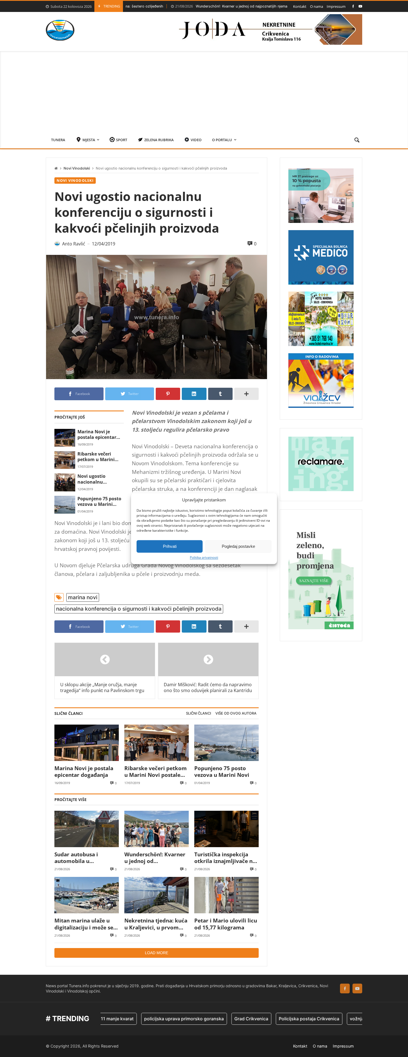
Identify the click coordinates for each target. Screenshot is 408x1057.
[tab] (198, 713)
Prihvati (170, 546)
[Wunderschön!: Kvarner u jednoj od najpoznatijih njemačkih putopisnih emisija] (156, 829)
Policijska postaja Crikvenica (279, 1018)
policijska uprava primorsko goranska (154, 1018)
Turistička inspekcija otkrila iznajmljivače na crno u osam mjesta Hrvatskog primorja (225, 858)
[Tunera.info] (60, 30)
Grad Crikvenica (222, 1018)
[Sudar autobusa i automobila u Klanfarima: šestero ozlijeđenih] (86, 829)
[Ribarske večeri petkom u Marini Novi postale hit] (64, 460)
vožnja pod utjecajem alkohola (352, 1018)
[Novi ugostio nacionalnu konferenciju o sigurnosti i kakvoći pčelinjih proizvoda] (64, 482)
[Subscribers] (360, 6)
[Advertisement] (204, 90)
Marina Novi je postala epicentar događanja (96, 434)
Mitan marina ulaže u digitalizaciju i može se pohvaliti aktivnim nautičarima (83, 924)
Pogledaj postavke (238, 546)
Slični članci (198, 713)
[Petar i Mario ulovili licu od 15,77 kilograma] (226, 895)
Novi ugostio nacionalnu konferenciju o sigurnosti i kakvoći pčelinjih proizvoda (99, 479)
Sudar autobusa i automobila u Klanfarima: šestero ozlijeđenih (79, 858)
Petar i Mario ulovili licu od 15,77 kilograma (225, 924)
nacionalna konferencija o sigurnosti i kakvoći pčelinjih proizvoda (138, 608)
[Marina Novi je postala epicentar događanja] (64, 438)
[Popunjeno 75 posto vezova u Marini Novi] (64, 505)
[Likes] (353, 6)
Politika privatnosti (204, 557)
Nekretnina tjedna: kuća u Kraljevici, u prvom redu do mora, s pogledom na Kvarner (155, 924)
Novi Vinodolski (77, 168)
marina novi (82, 597)
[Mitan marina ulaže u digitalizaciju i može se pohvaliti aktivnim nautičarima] (86, 895)
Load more (156, 953)
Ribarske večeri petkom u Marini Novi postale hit (96, 456)
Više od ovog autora (235, 713)
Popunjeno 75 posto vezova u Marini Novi (99, 501)
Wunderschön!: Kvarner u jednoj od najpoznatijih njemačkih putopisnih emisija (218, 6)
